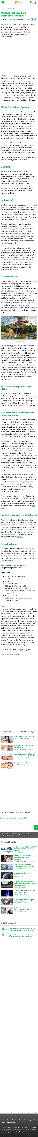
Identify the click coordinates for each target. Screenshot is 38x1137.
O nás (14, 1120)
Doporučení (6, 1120)
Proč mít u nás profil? (27, 1120)
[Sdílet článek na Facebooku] (32, 19)
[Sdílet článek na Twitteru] (35, 19)
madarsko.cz (31, 532)
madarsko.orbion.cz (11, 534)
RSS (3, 1122)
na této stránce (13, 379)
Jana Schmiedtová (13, 19)
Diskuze (7, 732)
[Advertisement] (19, 57)
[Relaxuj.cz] (19, 2)
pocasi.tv (20, 537)
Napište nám (12, 1122)
